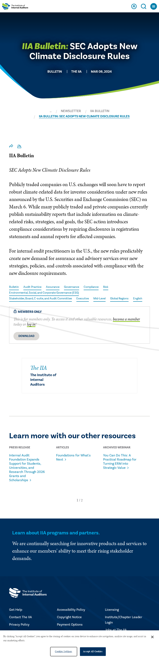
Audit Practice (32, 287)
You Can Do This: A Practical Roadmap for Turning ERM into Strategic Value (119, 461)
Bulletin (14, 287)
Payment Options (70, 625)
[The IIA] (15, 7)
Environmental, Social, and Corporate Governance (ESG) (44, 293)
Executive (82, 298)
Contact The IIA (20, 617)
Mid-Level (99, 298)
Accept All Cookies (92, 651)
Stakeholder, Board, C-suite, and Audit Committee (40, 298)
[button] (77, 500)
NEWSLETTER (71, 111)
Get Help (15, 610)
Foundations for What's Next (73, 457)
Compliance (91, 287)
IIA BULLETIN (99, 111)
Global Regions (119, 298)
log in (31, 324)
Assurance (52, 287)
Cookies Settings (63, 651)
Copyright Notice (69, 617)
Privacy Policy (19, 625)
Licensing (112, 610)
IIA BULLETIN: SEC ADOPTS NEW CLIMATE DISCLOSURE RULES (84, 116)
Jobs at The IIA (116, 630)
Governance (71, 287)
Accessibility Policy (71, 610)
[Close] (152, 636)
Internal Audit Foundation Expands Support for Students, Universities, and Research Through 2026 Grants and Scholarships (27, 467)
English (137, 298)
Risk (105, 287)
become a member (126, 319)
